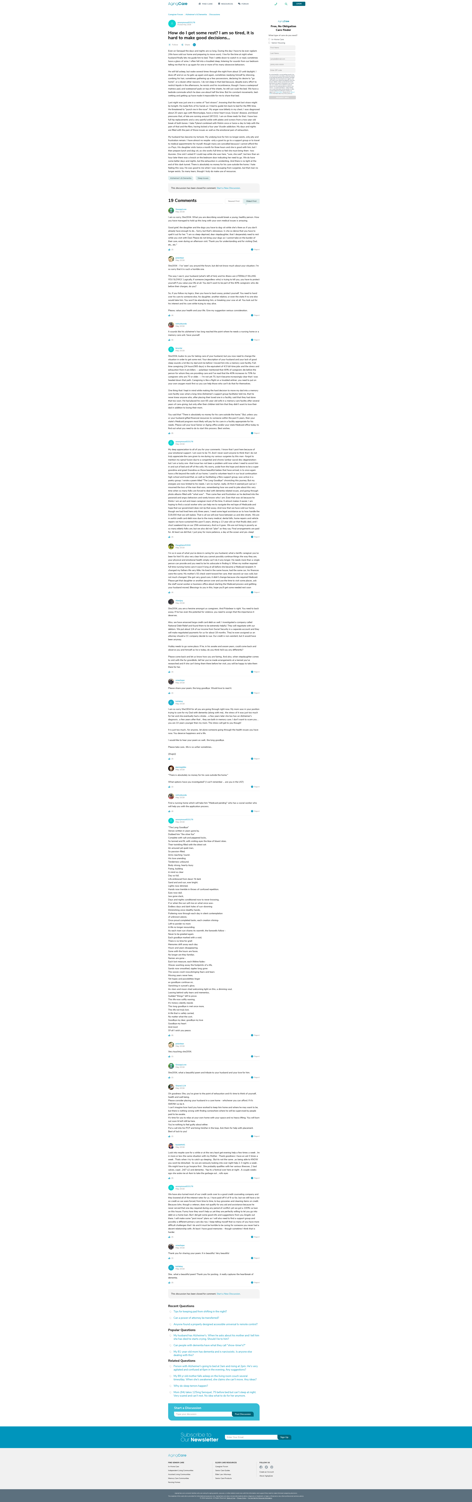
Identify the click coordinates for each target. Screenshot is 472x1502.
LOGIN (299, 4)
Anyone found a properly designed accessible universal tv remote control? (216, 1324)
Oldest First (251, 201)
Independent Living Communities (180, 1470)
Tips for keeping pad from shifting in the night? (200, 1311)
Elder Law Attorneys (223, 1474)
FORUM (245, 4)
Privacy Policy (279, 92)
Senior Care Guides (222, 1470)
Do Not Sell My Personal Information (260, 1498)
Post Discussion (243, 1414)
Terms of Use (231, 1498)
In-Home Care (278, 39)
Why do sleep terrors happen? (191, 1386)
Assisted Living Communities (179, 1474)
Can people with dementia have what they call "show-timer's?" (209, 1345)
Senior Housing (278, 43)
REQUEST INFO (282, 97)
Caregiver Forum (221, 1466)
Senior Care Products (223, 1478)
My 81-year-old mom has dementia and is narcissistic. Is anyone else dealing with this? (213, 1353)
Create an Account (266, 1472)
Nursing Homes (174, 1482)
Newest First (234, 201)
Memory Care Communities (178, 1478)
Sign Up (284, 1437)
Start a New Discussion (228, 188)
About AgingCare (266, 1476)
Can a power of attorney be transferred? (196, 1318)
